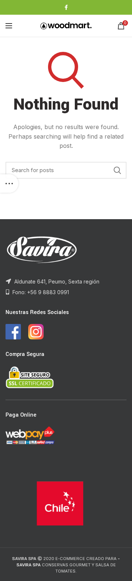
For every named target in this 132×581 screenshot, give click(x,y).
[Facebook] (66, 7)
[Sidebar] (9, 183)
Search (117, 170)
